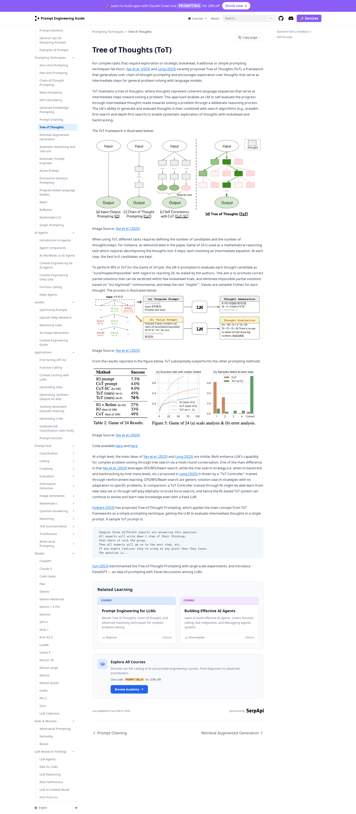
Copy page (250, 37)
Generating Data (51, 387)
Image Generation (52, 496)
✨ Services (309, 18)
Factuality (46, 736)
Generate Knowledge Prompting (54, 110)
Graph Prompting (52, 225)
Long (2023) (167, 69)
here (119, 446)
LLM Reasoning (50, 774)
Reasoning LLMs (51, 325)
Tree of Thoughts (52, 127)
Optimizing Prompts (53, 310)
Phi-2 (43, 698)
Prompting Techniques (50, 58)
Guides (39, 302)
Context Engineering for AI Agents (56, 265)
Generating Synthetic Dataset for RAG (54, 397)
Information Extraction (48, 486)
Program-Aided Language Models (57, 192)
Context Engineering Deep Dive (54, 277)
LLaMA (44, 645)
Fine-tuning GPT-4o (53, 360)
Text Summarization (53, 526)
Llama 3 (45, 652)
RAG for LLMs (49, 767)
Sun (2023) (100, 566)
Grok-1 (44, 630)
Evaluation (47, 476)
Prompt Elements (51, 30)
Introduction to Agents (55, 240)
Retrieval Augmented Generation (54, 137)
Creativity (46, 469)
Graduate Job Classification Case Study (57, 428)
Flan (42, 584)
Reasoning (47, 519)
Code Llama (48, 576)
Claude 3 (46, 569)
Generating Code (51, 418)
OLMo (44, 691)
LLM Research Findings (51, 751)
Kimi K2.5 (46, 637)
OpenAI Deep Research (56, 317)
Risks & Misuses (46, 721)
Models (40, 553)
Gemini (44, 591)
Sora (43, 706)
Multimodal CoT (50, 217)
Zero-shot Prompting (54, 65)
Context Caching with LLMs (54, 377)
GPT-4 (43, 622)
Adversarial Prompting (47, 544)
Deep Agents (48, 295)
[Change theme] (76, 808)
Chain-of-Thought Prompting (52, 82)
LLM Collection (50, 713)
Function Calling (51, 287)
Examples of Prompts (54, 50)
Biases (44, 744)
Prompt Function (51, 438)
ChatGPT (45, 561)
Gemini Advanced (52, 599)
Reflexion (46, 210)
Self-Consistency (51, 100)
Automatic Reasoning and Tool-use (57, 149)
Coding (44, 461)
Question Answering (54, 511)
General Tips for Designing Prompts (53, 40)
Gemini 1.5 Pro (50, 607)
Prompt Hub (43, 446)
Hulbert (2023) (103, 507)
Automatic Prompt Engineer (52, 161)
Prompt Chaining (51, 119)
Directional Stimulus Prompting (54, 180)
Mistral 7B (47, 660)
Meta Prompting (51, 92)
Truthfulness (48, 534)
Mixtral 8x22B (49, 683)
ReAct (43, 202)
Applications (43, 352)
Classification (49, 453)
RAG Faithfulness (51, 782)
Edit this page (284, 37)
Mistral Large (49, 668)
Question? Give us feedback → (294, 31)
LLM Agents (48, 759)
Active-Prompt (49, 171)
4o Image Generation (54, 333)
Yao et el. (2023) (138, 69)
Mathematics (48, 503)
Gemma (45, 614)
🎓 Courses (195, 18)
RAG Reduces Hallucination (49, 799)
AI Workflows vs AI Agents (57, 255)
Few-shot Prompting (53, 73)
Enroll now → (236, 6)
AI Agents (41, 233)
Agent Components (53, 248)
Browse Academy (127, 689)
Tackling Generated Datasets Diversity (53, 409)
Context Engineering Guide (54, 342)
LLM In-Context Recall (54, 790)
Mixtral (44, 675)
